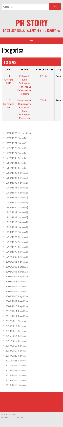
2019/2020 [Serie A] (16, 355)
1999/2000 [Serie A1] (17, 256)
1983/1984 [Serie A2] (17, 177)
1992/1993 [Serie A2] (17, 222)
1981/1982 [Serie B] (16, 167)
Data (9, 69)
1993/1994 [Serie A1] (17, 227)
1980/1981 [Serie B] (16, 162)
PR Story (31, 23)
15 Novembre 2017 (8, 104)
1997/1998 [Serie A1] (17, 246)
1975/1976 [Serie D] (16, 138)
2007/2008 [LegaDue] (17, 296)
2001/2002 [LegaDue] (17, 266)
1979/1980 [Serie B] (16, 158)
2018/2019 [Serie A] (16, 350)
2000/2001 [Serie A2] (17, 261)
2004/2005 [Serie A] (16, 281)
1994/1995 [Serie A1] (17, 232)
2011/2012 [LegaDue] (17, 316)
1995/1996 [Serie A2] (17, 237)
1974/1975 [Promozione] (18, 133)
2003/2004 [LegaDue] (17, 276)
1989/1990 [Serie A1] (17, 207)
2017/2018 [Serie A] (16, 345)
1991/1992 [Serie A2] (17, 217)
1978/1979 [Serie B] (16, 153)
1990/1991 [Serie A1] (17, 212)
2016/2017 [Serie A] (16, 340)
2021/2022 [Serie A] (16, 365)
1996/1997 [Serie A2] (17, 242)
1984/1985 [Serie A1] (17, 182)
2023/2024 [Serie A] (16, 375)
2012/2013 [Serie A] (16, 321)
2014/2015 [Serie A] (16, 330)
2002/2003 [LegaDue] (17, 271)
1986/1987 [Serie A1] (17, 192)
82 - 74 (43, 76)
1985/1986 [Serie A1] (17, 187)
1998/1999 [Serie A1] (17, 251)
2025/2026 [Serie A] (16, 385)
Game (24, 69)
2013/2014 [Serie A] (16, 325)
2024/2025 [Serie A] (16, 380)
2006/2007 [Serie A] (16, 291)
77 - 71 (43, 100)
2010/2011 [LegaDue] (17, 311)
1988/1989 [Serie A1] (17, 202)
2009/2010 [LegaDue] (17, 306)
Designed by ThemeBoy (12, 417)
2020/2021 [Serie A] (16, 360)
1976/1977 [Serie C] (16, 143)
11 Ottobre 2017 (8, 80)
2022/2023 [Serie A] (16, 370)
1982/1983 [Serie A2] (17, 172)
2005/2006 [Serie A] (16, 286)
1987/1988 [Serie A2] (17, 197)
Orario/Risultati (44, 69)
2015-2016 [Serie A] (16, 335)
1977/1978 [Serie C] (16, 148)
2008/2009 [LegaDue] (17, 301)
